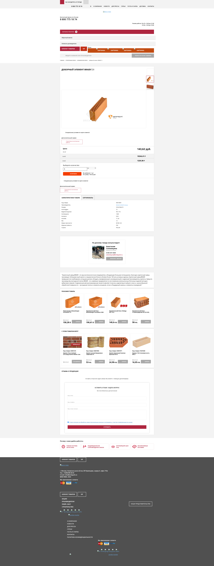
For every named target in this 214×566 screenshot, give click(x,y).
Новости (107, 6)
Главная (62, 60)
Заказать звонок (115, 258)
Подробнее (72, 306)
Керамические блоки (82, 60)
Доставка (143, 6)
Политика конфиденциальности (80, 537)
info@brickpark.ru (71, 475)
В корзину (73, 174)
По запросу (76, 361)
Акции (64, 499)
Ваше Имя (70, 395)
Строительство (67, 507)
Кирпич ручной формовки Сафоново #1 (94, 353)
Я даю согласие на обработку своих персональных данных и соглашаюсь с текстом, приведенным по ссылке (100, 422)
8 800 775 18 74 (76, 6)
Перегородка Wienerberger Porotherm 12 (71, 311)
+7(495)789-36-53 (68, 473)
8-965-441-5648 (111, 253)
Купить (78, 321)
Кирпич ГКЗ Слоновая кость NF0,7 (140, 353)
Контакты (151, 6)
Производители (68, 501)
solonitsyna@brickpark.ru (114, 255)
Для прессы (115, 6)
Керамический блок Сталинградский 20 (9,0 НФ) (140, 311)
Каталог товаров (68, 459)
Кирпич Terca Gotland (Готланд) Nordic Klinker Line (71, 353)
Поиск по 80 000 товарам (143, 55)
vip (84, 49)
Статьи (123, 6)
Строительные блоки (71, 60)
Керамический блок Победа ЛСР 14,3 (117, 311)
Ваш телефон (71, 402)
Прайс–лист (66, 504)
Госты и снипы (132, 6)
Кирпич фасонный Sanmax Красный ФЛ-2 (117, 353)
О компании (97, 6)
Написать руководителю (69, 43)
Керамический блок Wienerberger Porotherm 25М (94, 311)
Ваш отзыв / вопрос (73, 409)
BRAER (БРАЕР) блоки (122, 205)
